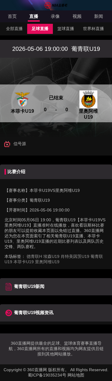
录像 (55, 16)
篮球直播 (65, 28)
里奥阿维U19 (47, 261)
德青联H (34, 256)
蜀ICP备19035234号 (47, 375)
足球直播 (40, 28)
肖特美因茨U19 (75, 256)
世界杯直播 (93, 28)
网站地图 (75, 375)
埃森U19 (51, 256)
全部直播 (14, 28)
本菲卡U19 (23, 261)
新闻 (98, 16)
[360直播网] (56, 7)
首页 (12, 16)
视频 (77, 16)
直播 (33, 16)
